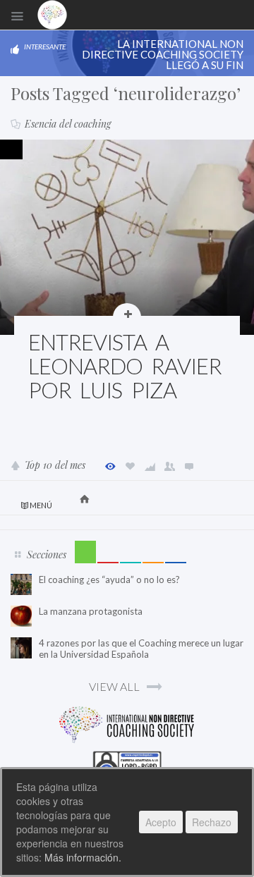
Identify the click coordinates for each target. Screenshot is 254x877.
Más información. (82, 857)
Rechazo (211, 822)
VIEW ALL (114, 686)
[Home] (52, 15)
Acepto (160, 822)
